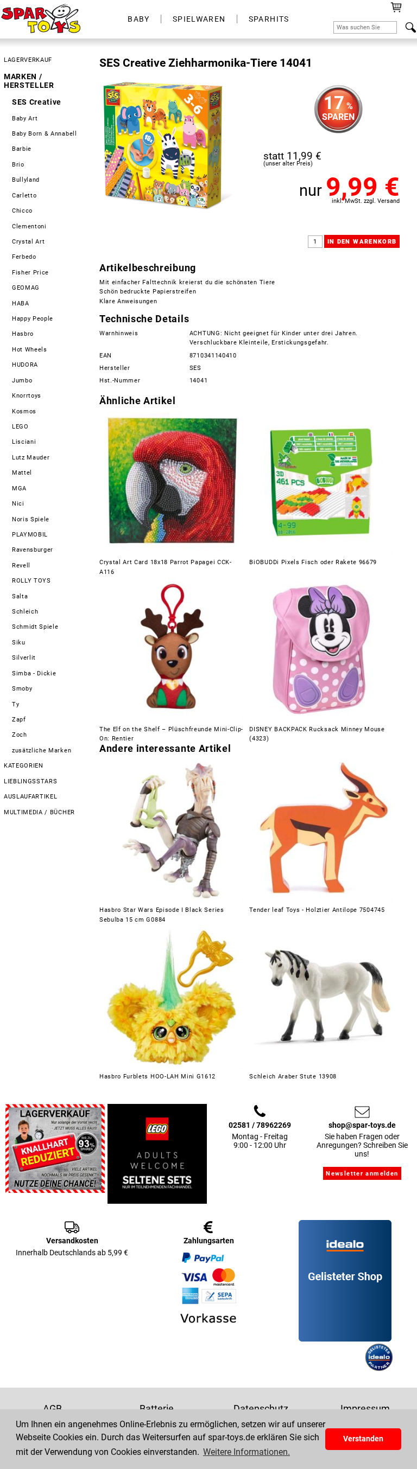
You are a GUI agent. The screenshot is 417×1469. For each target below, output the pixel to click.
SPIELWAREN (199, 19)
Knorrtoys (26, 395)
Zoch (19, 734)
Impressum (365, 1408)
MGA (19, 488)
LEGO (20, 426)
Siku (19, 642)
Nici (18, 503)
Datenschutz (260, 1408)
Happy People (32, 318)
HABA (20, 303)
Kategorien (23, 765)
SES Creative (36, 102)
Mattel (22, 472)
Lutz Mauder (31, 457)
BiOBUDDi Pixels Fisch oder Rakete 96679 (313, 562)
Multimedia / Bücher (39, 812)
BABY (139, 19)
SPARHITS (269, 19)
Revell (21, 565)
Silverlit (24, 657)
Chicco (22, 210)
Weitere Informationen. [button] (246, 1452)
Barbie (21, 148)
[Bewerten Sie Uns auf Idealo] (331, 1368)
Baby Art (25, 118)
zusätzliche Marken (41, 750)
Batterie (157, 1408)
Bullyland (26, 179)
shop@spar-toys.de (362, 1125)
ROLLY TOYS (31, 580)
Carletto (24, 195)
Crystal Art (28, 241)
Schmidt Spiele (35, 626)
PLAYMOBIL (30, 534)
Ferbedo (24, 256)
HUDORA (25, 364)
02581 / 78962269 (260, 1125)
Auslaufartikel (31, 796)
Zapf (19, 719)
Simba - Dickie (34, 673)
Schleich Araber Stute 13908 (293, 1076)
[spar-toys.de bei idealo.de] (379, 1368)
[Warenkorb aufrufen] (396, 11)
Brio (18, 164)
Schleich (25, 611)
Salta (20, 596)
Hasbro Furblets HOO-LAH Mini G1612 (157, 1076)
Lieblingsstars (31, 781)
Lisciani (24, 441)
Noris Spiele (30, 519)
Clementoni (29, 226)
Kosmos (24, 411)
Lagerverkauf (28, 59)
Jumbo (22, 380)
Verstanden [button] (363, 1439)
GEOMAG (26, 287)
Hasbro (23, 333)
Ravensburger (32, 549)
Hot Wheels (29, 349)
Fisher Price (30, 272)
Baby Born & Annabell (44, 133)
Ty (15, 704)
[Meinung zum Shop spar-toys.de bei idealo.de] (345, 1338)
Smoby (22, 688)
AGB (52, 1408)
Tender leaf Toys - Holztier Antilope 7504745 (316, 910)
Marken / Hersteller (29, 81)
